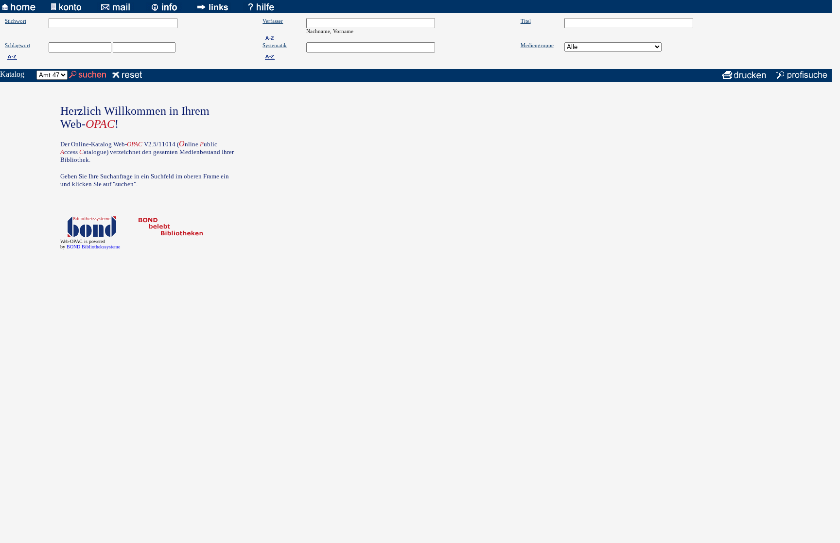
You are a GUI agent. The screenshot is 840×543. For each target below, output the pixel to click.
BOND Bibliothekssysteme (93, 246)
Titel (526, 21)
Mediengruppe (537, 45)
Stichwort (15, 21)
